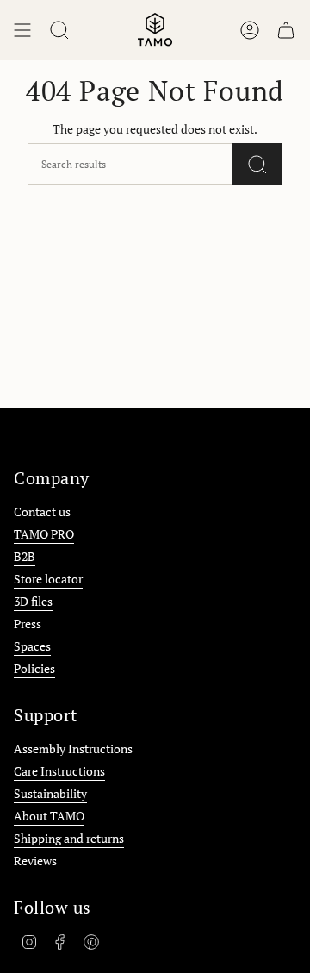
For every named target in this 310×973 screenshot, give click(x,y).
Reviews (35, 860)
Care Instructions (59, 771)
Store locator (48, 579)
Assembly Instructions (73, 748)
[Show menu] (22, 30)
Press (27, 623)
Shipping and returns (69, 838)
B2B (24, 556)
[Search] (257, 164)
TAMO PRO (44, 534)
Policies (34, 668)
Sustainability (50, 793)
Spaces (32, 646)
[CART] (286, 30)
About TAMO (49, 816)
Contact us (42, 511)
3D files (33, 601)
